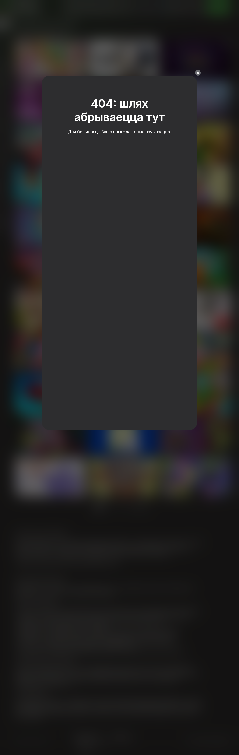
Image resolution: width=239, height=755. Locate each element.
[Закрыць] (198, 73)
